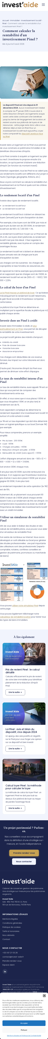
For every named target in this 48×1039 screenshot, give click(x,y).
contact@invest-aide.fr (13, 956)
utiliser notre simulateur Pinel (25, 605)
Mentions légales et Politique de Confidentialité (24, 1036)
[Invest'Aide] (20, 4)
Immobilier (15, 20)
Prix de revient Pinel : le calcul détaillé (23, 671)
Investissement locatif (31, 20)
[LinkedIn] (4, 971)
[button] (44, 995)
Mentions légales (10, 919)
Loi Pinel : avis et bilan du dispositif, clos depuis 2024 (21, 731)
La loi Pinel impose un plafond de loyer (17, 292)
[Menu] (43, 4)
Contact (6, 939)
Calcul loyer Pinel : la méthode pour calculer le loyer (23, 787)
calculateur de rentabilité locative (15, 617)
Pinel (4, 23)
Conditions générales (12, 923)
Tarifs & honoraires (10, 931)
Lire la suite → (15, 692)
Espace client (8, 965)
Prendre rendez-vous (24, 853)
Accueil (5, 20)
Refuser (24, 1030)
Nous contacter (24, 861)
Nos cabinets (8, 935)
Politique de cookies (11, 927)
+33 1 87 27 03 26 (10, 952)
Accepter (24, 1023)
